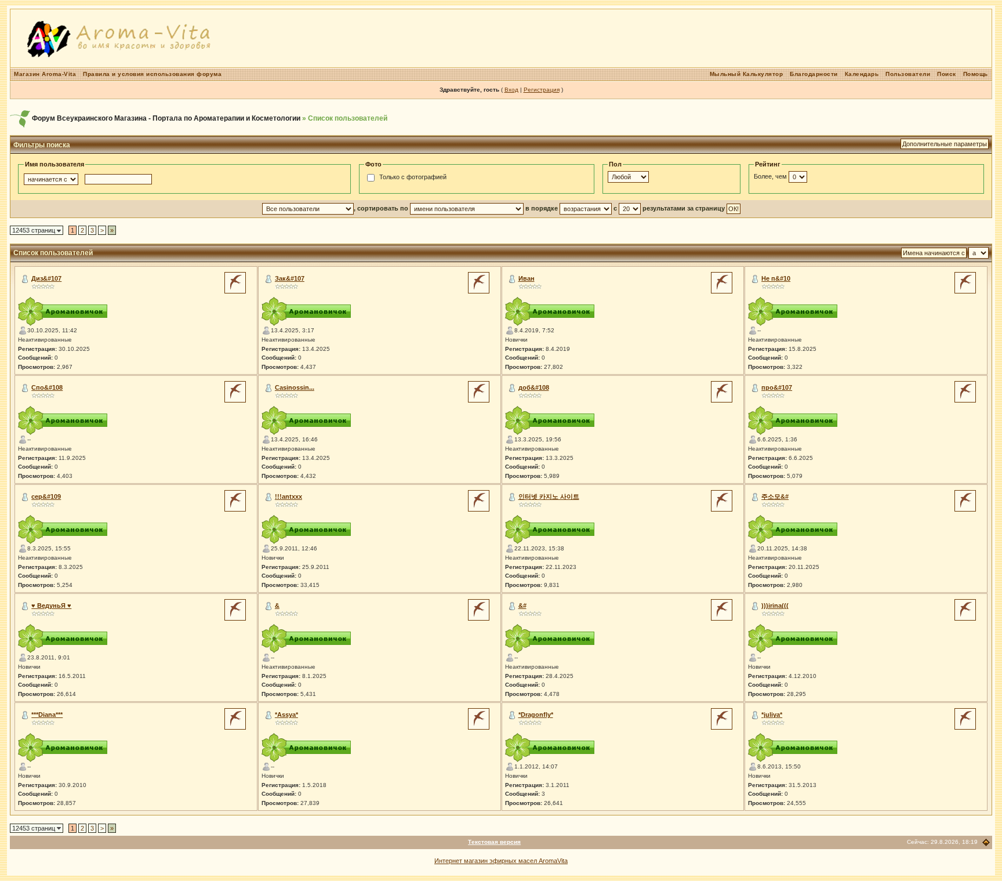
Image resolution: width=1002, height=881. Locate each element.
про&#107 (776, 387)
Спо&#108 (47, 387)
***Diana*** (47, 714)
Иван (526, 278)
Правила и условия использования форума (152, 74)
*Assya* (286, 714)
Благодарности (814, 74)
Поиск (946, 74)
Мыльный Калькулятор (746, 74)
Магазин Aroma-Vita (45, 74)
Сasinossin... (294, 387)
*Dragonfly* (535, 714)
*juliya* (771, 714)
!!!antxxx (288, 496)
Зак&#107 (289, 278)
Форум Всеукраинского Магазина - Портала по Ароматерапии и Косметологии (166, 118)
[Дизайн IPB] (986, 842)
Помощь (975, 74)
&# (522, 605)
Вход (511, 89)
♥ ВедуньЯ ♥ (51, 605)
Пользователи (907, 74)
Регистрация (542, 89)
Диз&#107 (46, 278)
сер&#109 (46, 496)
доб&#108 (533, 387)
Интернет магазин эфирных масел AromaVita (501, 860)
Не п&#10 (775, 278)
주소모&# (775, 496)
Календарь (862, 74)
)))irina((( (775, 605)
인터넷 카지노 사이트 (548, 496)
